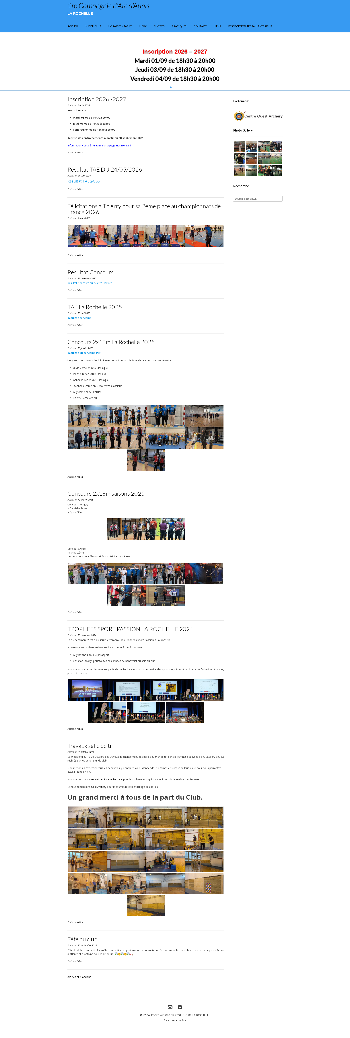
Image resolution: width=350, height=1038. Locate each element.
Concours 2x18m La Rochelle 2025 (111, 341)
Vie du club (93, 26)
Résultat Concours (90, 272)
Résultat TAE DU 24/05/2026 (104, 169)
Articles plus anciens (79, 977)
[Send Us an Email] (170, 1007)
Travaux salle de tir (90, 745)
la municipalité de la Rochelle (105, 779)
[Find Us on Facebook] (180, 1007)
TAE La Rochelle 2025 (94, 306)
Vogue (175, 1020)
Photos (159, 26)
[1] (170, 87)
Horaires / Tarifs (120, 26)
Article (80, 152)
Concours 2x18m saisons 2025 (106, 493)
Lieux (143, 26)
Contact (200, 26)
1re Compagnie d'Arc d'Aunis (108, 5)
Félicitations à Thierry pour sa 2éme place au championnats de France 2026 (144, 208)
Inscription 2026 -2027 (96, 99)
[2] (173, 87)
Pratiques (179, 26)
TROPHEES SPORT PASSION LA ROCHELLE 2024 (130, 628)
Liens (217, 26)
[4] (179, 87)
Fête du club (82, 939)
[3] (176, 87)
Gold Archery (98, 786)
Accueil (72, 26)
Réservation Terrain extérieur (250, 26)
